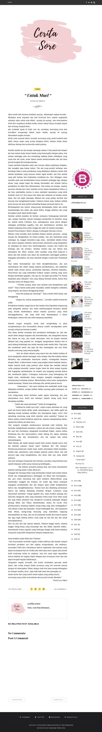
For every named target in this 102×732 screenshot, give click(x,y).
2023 (76, 534)
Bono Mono (86, 360)
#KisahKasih (85, 392)
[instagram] (91, 2)
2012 (76, 480)
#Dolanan (84, 389)
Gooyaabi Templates (57, 728)
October (79, 456)
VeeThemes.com (67, 725)
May (78, 436)
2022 (76, 529)
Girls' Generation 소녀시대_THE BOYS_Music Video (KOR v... (84, 470)
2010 (76, 413)
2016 (76, 500)
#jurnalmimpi (86, 398)
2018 (76, 510)
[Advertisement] (82, 125)
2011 (76, 418)
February (79, 422)
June (78, 441)
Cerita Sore (46, 725)
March (78, 427)
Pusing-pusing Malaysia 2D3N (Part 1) (88, 237)
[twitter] (89, 2)
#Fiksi (37, 89)
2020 (76, 519)
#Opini (74, 389)
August (79, 451)
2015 (76, 495)
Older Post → (58, 700)
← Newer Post (16, 700)
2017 (76, 505)
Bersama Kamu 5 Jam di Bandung (88, 315)
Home (9, 2)
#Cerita (74, 392)
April (78, 431)
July (77, 446)
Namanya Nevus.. (88, 219)
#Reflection (76, 385)
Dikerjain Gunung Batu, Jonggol (88, 285)
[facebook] (86, 2)
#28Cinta (75, 398)
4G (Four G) (79, 463)
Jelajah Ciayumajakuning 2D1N (88, 270)
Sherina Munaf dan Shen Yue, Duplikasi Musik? (88, 301)
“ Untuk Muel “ (80, 459)
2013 (76, 485)
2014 (76, 490)
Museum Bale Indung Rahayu (87, 330)
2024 (76, 539)
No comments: (60, 589)
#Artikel (86, 395)
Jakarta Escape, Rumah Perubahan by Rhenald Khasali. (88, 348)
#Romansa (75, 395)
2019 (76, 514)
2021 (76, 524)
